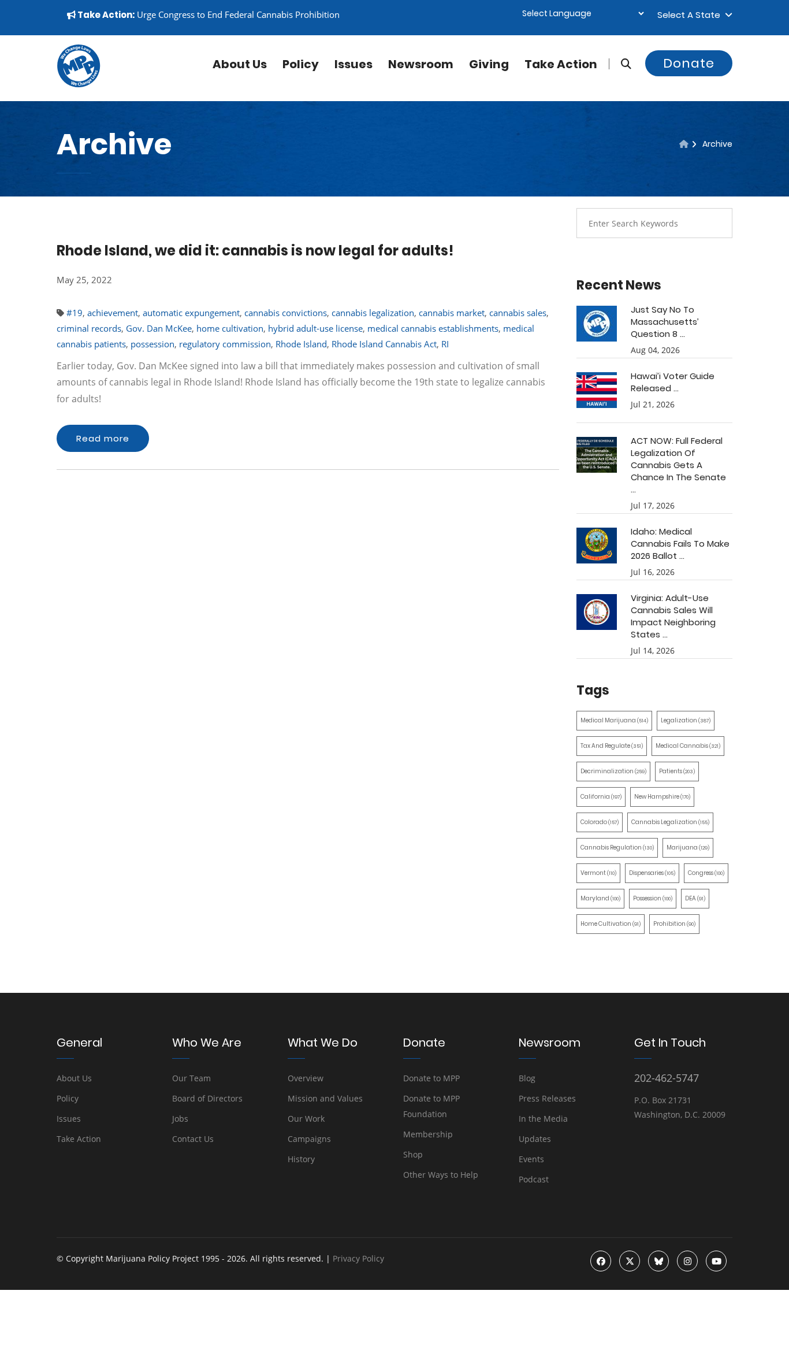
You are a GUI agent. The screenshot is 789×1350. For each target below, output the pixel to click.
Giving (489, 64)
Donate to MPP (431, 1078)
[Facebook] (600, 1261)
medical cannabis (688, 745)
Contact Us (193, 1138)
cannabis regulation (617, 847)
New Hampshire (662, 796)
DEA (695, 898)
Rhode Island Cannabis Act (384, 344)
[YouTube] (716, 1261)
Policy (300, 64)
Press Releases (547, 1098)
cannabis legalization (373, 312)
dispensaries (652, 873)
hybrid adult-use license (315, 328)
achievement (112, 312)
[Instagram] (687, 1261)
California (600, 796)
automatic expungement (191, 312)
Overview (305, 1078)
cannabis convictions (285, 312)
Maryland (600, 898)
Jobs (180, 1118)
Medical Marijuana (614, 720)
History (301, 1159)
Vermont (598, 873)
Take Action (560, 64)
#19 (74, 312)
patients (677, 771)
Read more (102, 438)
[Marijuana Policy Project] (79, 84)
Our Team (191, 1078)
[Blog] (683, 144)
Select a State (691, 14)
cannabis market (452, 312)
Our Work (306, 1118)
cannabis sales (517, 312)
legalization (685, 720)
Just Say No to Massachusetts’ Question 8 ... (665, 321)
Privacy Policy (358, 1258)
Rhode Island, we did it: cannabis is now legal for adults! (255, 250)
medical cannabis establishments (432, 328)
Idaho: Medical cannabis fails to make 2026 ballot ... (680, 543)
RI (445, 344)
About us (240, 64)
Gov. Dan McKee (159, 328)
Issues (353, 64)
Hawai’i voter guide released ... (672, 382)
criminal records (89, 328)
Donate (688, 63)
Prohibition (674, 923)
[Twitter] (629, 1261)
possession (152, 344)
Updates (535, 1138)
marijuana (688, 847)
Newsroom (420, 64)
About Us (74, 1078)
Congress (706, 873)
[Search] (620, 63)
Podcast (534, 1179)
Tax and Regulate (611, 745)
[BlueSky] (658, 1261)
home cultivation (229, 328)
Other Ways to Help (440, 1174)
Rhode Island (301, 344)
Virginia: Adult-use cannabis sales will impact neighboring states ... (673, 616)
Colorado (599, 822)
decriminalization (613, 771)
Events (531, 1159)
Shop (413, 1154)
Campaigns (309, 1138)
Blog (527, 1078)
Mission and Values (325, 1098)
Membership (428, 1134)
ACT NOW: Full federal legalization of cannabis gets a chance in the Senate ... (678, 465)
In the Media (543, 1118)
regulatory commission (225, 344)
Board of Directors (207, 1098)
